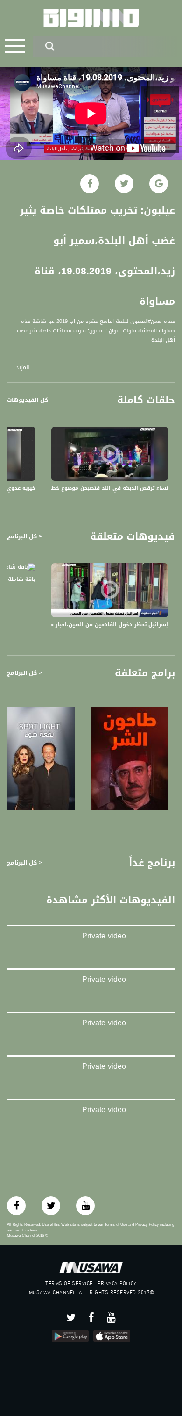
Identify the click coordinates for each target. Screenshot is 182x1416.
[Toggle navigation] (15, 46)
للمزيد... (21, 368)
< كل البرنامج (24, 536)
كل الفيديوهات (27, 400)
